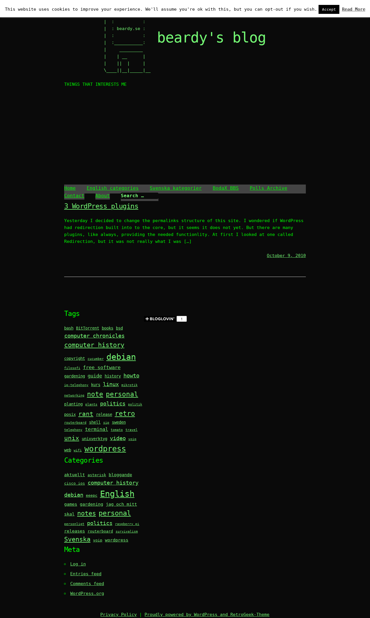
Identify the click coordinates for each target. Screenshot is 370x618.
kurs (95, 384)
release (104, 414)
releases (74, 531)
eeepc (91, 495)
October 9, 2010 (286, 255)
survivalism (127, 531)
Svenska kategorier (176, 188)
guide (95, 376)
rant (85, 413)
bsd (119, 328)
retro (125, 413)
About (102, 195)
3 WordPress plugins (101, 206)
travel (131, 430)
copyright (74, 358)
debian (121, 357)
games (70, 504)
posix (70, 414)
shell (95, 422)
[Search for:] (139, 196)
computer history (94, 345)
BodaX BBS (226, 188)
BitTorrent (87, 328)
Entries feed (85, 573)
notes (86, 513)
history (113, 376)
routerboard (75, 423)
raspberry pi (127, 524)
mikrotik (129, 385)
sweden (119, 422)
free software (102, 367)
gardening (74, 376)
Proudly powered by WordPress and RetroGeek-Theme (207, 614)
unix (71, 438)
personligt (74, 524)
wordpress (105, 448)
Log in (78, 564)
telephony (73, 430)
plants (91, 404)
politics (112, 404)
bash (68, 328)
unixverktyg (94, 438)
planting (73, 404)
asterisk (97, 475)
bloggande (120, 474)
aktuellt (74, 474)
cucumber (96, 359)
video (118, 438)
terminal (96, 429)
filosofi (72, 368)
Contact (74, 195)
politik (135, 404)
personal (122, 394)
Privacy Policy (118, 614)
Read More (353, 9)
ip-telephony (76, 385)
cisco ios (74, 483)
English (117, 494)
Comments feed (87, 583)
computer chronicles (94, 336)
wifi (78, 450)
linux (111, 384)
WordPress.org (87, 593)
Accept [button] (329, 9)
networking (74, 395)
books (107, 328)
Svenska (77, 539)
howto (131, 376)
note (95, 394)
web (67, 450)
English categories (113, 188)
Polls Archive (268, 188)
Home (70, 188)
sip (106, 423)
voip (132, 439)
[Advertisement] (185, 136)
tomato (117, 430)
